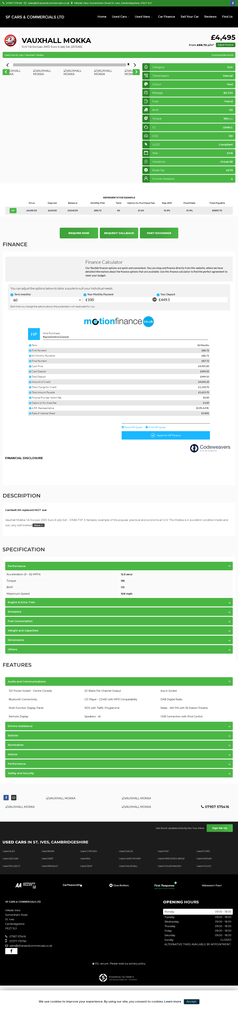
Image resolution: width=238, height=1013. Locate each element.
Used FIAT (163, 851)
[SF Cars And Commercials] (34, 17)
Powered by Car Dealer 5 (121, 976)
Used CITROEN (88, 851)
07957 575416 (13, 3)
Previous (6, 72)
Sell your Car (190, 16)
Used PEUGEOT (11, 866)
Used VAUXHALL (128, 866)
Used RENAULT (49, 866)
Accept (192, 1001)
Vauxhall (29, 55)
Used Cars (119, 16)
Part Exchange (159, 233)
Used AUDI (9, 851)
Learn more (172, 1001)
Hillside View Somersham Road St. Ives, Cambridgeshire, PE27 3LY (112, 3)
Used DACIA (126, 851)
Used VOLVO (204, 866)
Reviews (210, 16)
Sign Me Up (219, 828)
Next (136, 72)
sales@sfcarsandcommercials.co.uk (48, 3)
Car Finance (166, 16)
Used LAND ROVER (130, 858)
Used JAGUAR (10, 858)
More (37, 525)
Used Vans (142, 16)
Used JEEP (47, 858)
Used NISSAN (204, 858)
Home (102, 16)
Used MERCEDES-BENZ (171, 858)
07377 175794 (17, 941)
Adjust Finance (225, 44)
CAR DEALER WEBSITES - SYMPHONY (123, 980)
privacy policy (137, 963)
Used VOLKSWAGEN (169, 866)
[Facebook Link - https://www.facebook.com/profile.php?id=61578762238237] (232, 3)
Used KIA (85, 858)
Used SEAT (86, 866)
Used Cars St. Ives (14, 55)
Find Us (227, 16)
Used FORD (203, 851)
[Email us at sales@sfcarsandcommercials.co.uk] (13, 797)
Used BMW (47, 851)
